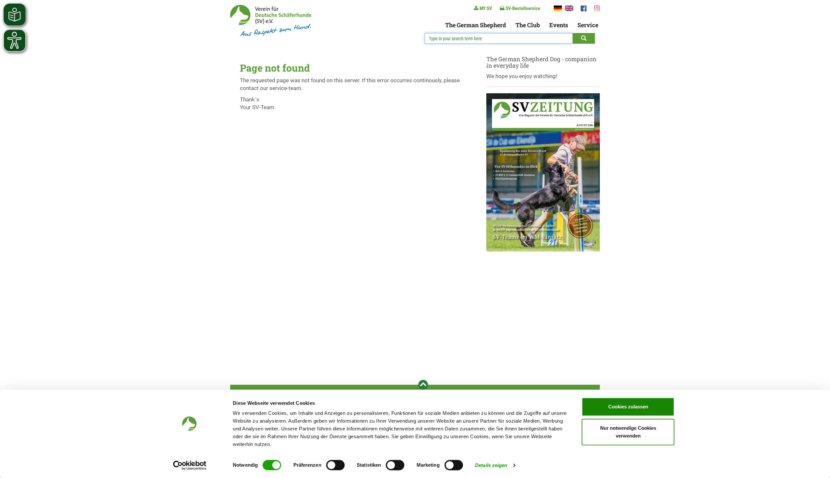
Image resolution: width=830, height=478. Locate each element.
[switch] (335, 465)
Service (587, 25)
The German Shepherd (475, 25)
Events (558, 25)
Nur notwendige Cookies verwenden (628, 431)
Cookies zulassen (628, 406)
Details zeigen (491, 465)
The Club (528, 25)
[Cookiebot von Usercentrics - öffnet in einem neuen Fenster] (189, 465)
